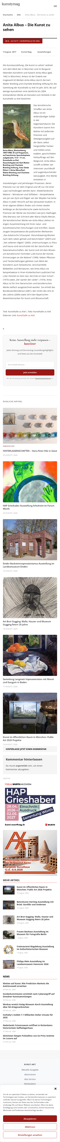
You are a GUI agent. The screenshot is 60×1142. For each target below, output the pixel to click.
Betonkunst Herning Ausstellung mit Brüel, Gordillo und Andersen (35, 903)
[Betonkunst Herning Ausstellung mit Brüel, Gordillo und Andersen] (9, 907)
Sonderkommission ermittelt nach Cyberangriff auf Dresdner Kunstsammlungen (28, 995)
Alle (19, 14)
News (6, 976)
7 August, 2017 (9, 52)
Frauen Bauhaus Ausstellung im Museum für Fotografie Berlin (32, 933)
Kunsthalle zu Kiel (26, 315)
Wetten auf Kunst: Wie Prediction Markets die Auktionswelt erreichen (26, 984)
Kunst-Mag (26, 52)
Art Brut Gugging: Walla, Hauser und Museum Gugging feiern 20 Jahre (27, 623)
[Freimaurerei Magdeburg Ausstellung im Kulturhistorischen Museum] (9, 952)
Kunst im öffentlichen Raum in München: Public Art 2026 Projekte (34, 888)
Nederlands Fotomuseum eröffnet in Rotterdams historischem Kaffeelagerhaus (27, 1026)
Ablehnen (30, 1126)
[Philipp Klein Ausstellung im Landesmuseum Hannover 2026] (9, 967)
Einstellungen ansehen (30, 1134)
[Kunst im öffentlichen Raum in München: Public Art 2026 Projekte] (9, 892)
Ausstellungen (44, 52)
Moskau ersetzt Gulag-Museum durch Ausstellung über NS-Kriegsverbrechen (28, 1005)
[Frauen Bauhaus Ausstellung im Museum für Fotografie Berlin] (9, 937)
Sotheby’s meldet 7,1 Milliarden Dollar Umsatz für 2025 (28, 1016)
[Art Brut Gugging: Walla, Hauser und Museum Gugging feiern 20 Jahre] (9, 922)
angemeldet (21, 765)
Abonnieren (30, 1074)
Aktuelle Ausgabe (30, 1069)
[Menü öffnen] (55, 6)
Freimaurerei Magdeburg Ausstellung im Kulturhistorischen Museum (35, 947)
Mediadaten (30, 1083)
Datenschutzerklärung (43, 378)
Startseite (8, 14)
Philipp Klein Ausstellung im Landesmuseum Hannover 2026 (32, 962)
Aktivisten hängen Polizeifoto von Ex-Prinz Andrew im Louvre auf (28, 1037)
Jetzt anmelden (30, 372)
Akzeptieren (30, 1118)
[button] (55, 1088)
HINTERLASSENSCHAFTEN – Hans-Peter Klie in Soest (30, 450)
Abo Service (30, 1079)
